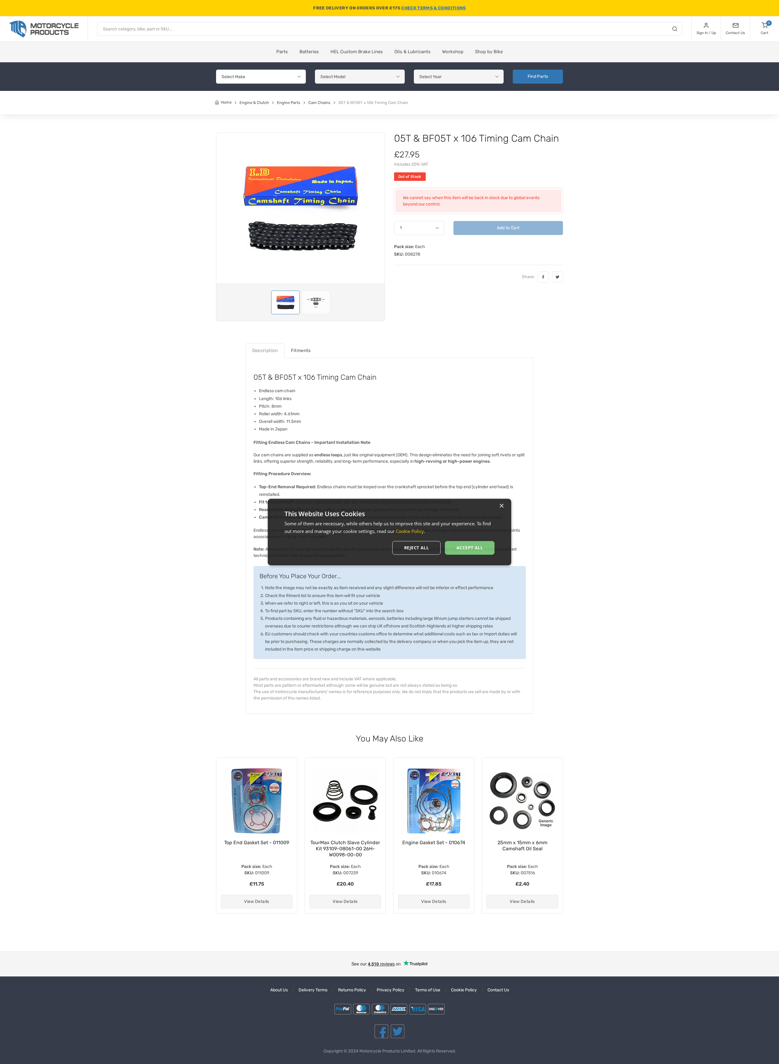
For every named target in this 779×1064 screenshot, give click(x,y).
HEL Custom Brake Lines (356, 51)
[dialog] (389, 532)
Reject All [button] (416, 548)
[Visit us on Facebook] (381, 1031)
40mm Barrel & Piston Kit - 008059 (522, 846)
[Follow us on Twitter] (397, 1031)
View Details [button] (256, 901)
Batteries (309, 51)
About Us (279, 990)
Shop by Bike (489, 51)
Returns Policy (352, 990)
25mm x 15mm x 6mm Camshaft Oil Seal (434, 846)
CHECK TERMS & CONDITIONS (433, 8)
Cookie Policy (464, 990)
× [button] (501, 506)
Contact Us (498, 990)
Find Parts (538, 76)
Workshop (452, 51)
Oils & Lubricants (412, 51)
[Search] (674, 29)
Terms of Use (427, 990)
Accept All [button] (469, 548)
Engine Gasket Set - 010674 (345, 842)
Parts (282, 51)
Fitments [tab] (301, 350)
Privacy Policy (390, 990)
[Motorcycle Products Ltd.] (44, 29)
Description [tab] (265, 350)
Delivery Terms (313, 990)
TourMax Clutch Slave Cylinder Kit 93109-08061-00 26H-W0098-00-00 (257, 849)
